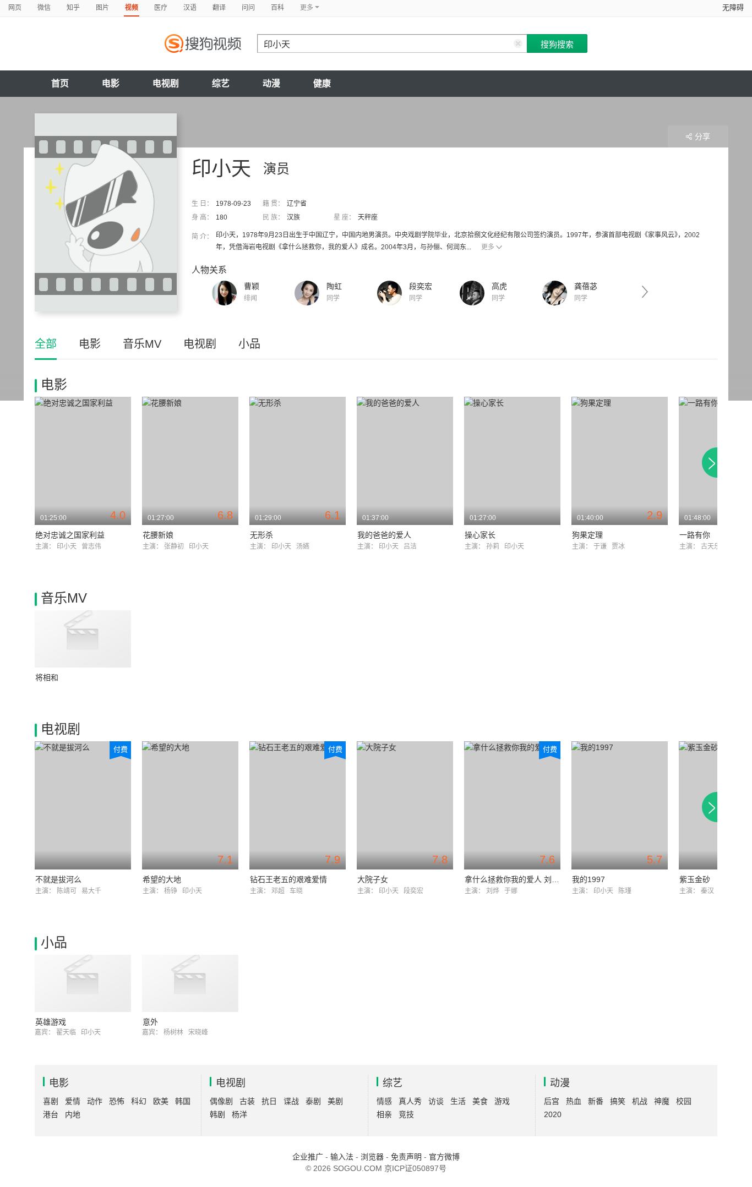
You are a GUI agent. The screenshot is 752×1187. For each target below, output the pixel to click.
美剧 (335, 1101)
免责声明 (406, 1156)
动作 (94, 1101)
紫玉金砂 (694, 879)
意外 (150, 1022)
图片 (102, 8)
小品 (249, 344)
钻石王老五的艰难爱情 (288, 879)
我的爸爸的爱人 (384, 534)
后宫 (551, 1101)
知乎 (73, 8)
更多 (487, 247)
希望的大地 (162, 879)
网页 (14, 8)
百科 (277, 8)
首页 (60, 83)
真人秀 (410, 1101)
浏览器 (372, 1156)
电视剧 (165, 83)
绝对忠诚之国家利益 (70, 534)
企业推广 (307, 1156)
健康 (322, 83)
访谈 (436, 1101)
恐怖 (116, 1101)
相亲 (384, 1114)
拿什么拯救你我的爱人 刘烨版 (516, 879)
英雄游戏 (50, 1022)
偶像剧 (221, 1101)
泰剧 (313, 1101)
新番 (595, 1101)
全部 (46, 344)
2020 (553, 1114)
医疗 (160, 8)
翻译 (219, 8)
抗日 (269, 1101)
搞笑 (617, 1101)
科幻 (138, 1101)
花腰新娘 (158, 534)
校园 (683, 1101)
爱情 (72, 1101)
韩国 (182, 1101)
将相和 (46, 677)
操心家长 (480, 534)
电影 (110, 83)
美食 (480, 1101)
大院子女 (372, 879)
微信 (44, 8)
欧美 (160, 1101)
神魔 (661, 1101)
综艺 (221, 83)
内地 (72, 1114)
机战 (639, 1101)
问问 (248, 8)
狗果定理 (587, 534)
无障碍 (733, 7)
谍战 (291, 1101)
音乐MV (142, 344)
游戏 (502, 1101)
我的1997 (588, 879)
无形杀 (261, 534)
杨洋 (239, 1114)
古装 (247, 1101)
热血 (573, 1101)
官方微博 (444, 1156)
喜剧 (50, 1101)
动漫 (271, 83)
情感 (384, 1101)
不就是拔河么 (58, 879)
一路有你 (694, 534)
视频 (131, 8)
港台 (50, 1114)
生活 (458, 1101)
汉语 (190, 8)
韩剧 (217, 1114)
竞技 (406, 1114)
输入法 (341, 1156)
